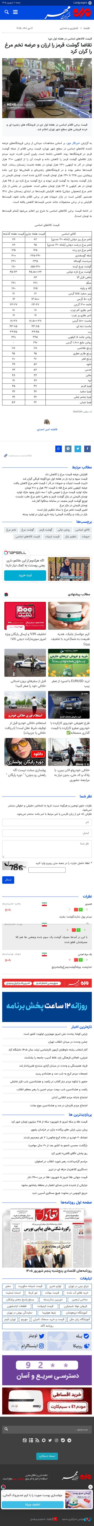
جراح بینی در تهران (78, 1286)
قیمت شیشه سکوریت (30, 1286)
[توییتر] (50, 1441)
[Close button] (91, 1487)
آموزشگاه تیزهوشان (76, 1313)
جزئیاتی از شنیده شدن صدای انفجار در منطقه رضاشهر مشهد (54, 1185)
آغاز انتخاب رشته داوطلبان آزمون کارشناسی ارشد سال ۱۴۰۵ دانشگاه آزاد (48, 1050)
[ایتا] (24, 1441)
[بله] (63, 1441)
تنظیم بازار (70, 536)
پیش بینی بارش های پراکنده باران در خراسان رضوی (59, 1130)
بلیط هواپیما (49, 1313)
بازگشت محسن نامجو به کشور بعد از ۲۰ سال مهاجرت (57, 1145)
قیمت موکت (52, 1293)
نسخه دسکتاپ (47, 1456)
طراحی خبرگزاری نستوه (73, 1519)
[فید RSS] (37, 1441)
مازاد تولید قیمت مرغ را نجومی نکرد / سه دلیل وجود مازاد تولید (52, 492)
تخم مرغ (11, 530)
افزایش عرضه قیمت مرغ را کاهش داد (66, 474)
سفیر (8, 1286)
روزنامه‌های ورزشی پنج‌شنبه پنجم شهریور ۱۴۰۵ (60, 1271)
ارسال (8, 880)
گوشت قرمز (45, 530)
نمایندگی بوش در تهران (19, 1313)
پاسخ (8, 909)
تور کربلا (32, 1293)
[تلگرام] (69, 1441)
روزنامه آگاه (47, 1326)
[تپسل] (6, 553)
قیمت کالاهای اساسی (28, 536)
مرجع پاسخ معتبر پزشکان (20, 1299)
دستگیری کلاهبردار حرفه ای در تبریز (68, 1169)
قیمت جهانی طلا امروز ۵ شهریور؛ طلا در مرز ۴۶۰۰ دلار (57, 1177)
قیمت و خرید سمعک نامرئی (48, 1319)
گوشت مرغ (27, 530)
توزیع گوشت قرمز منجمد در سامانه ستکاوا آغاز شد (59, 501)
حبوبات (86, 536)
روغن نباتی (64, 530)
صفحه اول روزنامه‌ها (76, 1203)
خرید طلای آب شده (77, 1293)
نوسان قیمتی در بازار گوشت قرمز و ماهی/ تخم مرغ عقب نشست (51, 497)
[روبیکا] (44, 1441)
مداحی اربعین (80, 1299)
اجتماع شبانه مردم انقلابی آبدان (69, 1097)
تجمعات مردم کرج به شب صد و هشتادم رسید (61, 1074)
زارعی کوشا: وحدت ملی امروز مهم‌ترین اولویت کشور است (55, 1034)
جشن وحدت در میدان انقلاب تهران (67, 1042)
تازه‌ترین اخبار (81, 1027)
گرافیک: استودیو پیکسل (41, 1519)
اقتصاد (86, 28)
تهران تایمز (10, 1319)
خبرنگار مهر (74, 143)
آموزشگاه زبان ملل (80, 1319)
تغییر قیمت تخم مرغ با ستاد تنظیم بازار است (62, 510)
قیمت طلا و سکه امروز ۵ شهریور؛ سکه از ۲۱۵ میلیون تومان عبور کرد (49, 1122)
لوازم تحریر (55, 1286)
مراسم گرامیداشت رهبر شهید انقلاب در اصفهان (61, 1161)
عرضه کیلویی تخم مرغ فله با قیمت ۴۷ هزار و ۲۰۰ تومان (56, 488)
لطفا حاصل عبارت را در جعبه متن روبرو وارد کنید (64, 863)
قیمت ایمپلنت (45, 1306)
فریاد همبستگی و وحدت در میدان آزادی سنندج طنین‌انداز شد (53, 1066)
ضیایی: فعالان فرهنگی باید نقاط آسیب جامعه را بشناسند (55, 1058)
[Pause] (52, 577)
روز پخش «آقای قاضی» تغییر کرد (69, 1153)
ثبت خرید (25, 575)
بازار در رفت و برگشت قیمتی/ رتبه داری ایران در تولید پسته (55, 514)
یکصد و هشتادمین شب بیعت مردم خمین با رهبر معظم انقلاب (52, 1089)
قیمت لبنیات (52, 536)
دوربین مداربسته (53, 1299)
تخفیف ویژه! (32, 1504)
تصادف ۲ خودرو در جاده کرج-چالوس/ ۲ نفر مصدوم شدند (55, 1138)
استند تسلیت (13, 1293)
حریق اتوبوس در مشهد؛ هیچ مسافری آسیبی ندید (59, 1193)
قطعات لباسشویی (16, 1306)
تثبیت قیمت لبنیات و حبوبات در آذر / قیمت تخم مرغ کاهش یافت (50, 483)
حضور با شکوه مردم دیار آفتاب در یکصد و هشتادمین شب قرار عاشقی (48, 1082)
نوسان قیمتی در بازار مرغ (73, 505)
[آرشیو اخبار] (31, 1441)
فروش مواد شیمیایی (75, 1306)
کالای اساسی (82, 530)
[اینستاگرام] (56, 1441)
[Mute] (58, 577)
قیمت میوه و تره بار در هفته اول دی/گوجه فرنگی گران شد (55, 479)
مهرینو (24, 1319)
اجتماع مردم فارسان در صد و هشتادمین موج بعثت (58, 1105)
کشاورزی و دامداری (69, 28)
